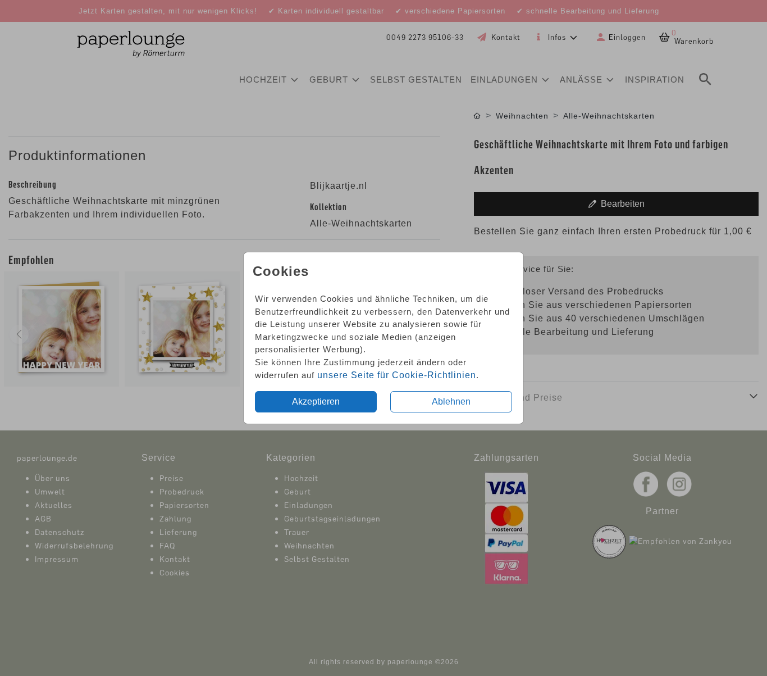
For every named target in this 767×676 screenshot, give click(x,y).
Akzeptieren (316, 401)
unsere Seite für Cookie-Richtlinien (396, 375)
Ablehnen (451, 401)
